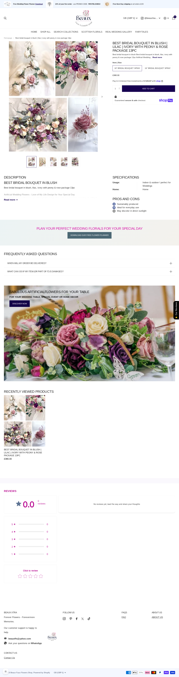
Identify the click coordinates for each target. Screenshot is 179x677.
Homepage (8, 38)
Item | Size (117, 63)
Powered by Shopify (41, 673)
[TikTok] (89, 618)
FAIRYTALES (141, 32)
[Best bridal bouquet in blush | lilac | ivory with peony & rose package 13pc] (24, 421)
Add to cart (148, 89)
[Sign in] (166, 18)
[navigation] (31, 162)
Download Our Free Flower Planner (89, 235)
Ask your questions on (25, 643)
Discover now (19, 304)
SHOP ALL (45, 32)
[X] (82, 619)
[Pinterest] (71, 618)
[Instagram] (64, 618)
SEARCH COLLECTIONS (66, 32)
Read (9, 200)
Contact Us (10, 653)
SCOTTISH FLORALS (91, 32)
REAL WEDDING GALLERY (118, 32)
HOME (34, 32)
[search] (5, 18)
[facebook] (76, 618)
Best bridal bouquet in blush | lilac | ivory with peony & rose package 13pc (23, 452)
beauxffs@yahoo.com (19, 638)
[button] (120, 86)
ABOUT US (157, 617)
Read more (157, 57)
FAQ (124, 617)
